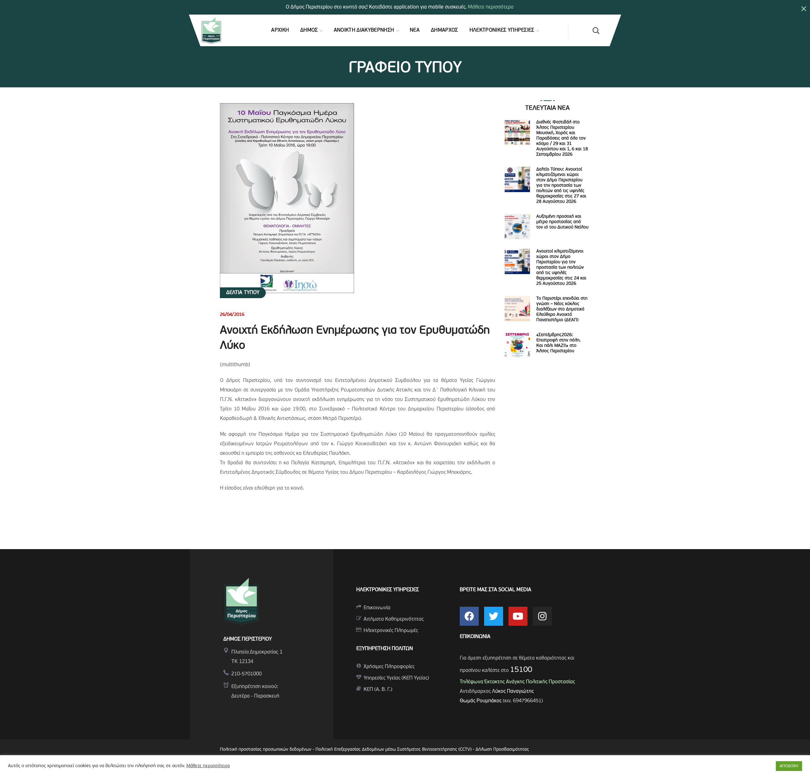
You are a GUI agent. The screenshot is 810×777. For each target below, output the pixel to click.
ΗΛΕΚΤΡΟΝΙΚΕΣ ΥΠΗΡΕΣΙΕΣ (387, 589)
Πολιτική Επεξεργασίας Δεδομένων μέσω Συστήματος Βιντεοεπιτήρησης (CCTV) (394, 749)
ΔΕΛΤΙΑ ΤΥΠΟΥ (242, 292)
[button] (596, 30)
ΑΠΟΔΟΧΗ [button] (789, 766)
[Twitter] (493, 616)
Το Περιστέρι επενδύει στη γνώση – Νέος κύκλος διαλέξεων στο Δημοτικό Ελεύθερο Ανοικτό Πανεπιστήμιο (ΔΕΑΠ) (562, 309)
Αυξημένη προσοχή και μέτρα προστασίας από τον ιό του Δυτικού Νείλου (562, 222)
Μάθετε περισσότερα (491, 7)
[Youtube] (517, 616)
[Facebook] (469, 616)
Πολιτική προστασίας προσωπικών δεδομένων (265, 749)
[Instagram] (542, 616)
